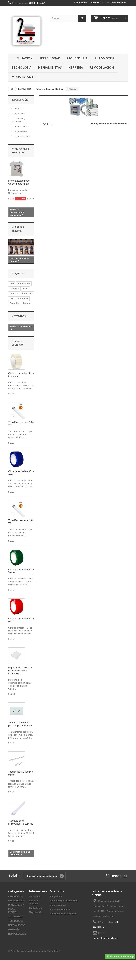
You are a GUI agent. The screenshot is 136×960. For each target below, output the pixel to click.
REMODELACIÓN (102, 67)
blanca (26, 303)
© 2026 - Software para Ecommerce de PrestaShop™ (34, 951)
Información (20, 99)
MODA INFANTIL (24, 77)
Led (12, 283)
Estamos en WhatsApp (122, 956)
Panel (26, 288)
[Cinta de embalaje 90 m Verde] (16, 557)
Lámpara (14, 288)
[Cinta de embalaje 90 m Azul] (16, 459)
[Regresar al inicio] (12, 89)
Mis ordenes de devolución (64, 901)
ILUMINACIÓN (22, 58)
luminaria (27, 293)
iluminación (24, 283)
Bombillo (14, 303)
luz (11, 298)
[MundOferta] (26, 31)
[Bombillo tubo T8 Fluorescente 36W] (16, 410)
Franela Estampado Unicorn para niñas (19, 182)
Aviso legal (19, 113)
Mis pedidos (56, 896)
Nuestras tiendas (22, 136)
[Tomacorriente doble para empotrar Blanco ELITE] (16, 710)
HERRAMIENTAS (50, 67)
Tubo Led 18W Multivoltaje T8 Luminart (21, 822)
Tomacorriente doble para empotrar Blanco (20, 724)
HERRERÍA (75, 67)
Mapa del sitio (36, 912)
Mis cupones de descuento (63, 913)
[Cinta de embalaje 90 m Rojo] (16, 606)
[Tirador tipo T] (16, 759)
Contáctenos (80, 2)
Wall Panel (22, 298)
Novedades (19, 316)
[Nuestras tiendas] (21, 247)
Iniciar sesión (119, 2)
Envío (17, 108)
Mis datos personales (61, 909)
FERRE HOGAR (49, 58)
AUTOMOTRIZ (104, 58)
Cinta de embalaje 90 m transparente (21, 375)
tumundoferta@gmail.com (105, 938)
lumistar (14, 293)
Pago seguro (20, 131)
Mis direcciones (58, 905)
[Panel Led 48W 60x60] (16, 655)
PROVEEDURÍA (77, 58)
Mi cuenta (57, 891)
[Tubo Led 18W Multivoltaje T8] (16, 809)
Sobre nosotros (21, 126)
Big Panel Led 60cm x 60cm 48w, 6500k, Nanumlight (20, 670)
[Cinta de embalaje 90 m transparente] (16, 361)
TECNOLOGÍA (21, 67)
